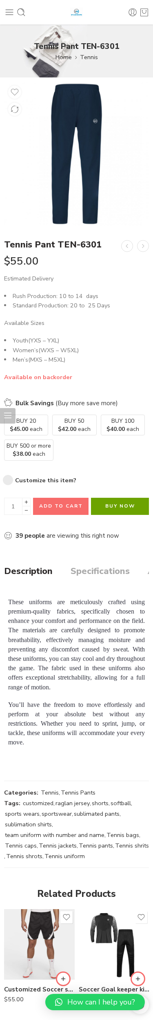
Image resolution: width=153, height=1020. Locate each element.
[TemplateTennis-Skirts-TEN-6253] (127, 246)
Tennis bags (122, 835)
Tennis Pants (78, 792)
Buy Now (120, 506)
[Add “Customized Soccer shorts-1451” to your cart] (63, 978)
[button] (95, 1002)
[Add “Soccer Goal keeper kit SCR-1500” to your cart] (138, 978)
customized (38, 803)
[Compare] (14, 109)
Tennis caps (21, 845)
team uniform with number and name (54, 835)
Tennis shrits (132, 845)
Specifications (100, 571)
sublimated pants (97, 814)
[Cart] (144, 12)
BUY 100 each (122, 425)
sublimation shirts (28, 824)
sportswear (57, 814)
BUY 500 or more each (29, 450)
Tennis (89, 57)
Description (28, 571)
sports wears (22, 814)
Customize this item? (45, 480)
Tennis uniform (64, 856)
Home (63, 57)
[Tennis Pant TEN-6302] (143, 246)
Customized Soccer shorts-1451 (39, 989)
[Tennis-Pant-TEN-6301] (76, 154)
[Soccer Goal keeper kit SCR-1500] (114, 944)
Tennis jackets (58, 845)
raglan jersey (72, 803)
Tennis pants (96, 845)
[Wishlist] (14, 92)
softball (121, 803)
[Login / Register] (132, 12)
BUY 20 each (26, 425)
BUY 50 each (74, 425)
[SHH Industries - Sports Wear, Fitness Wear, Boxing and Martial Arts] (76, 12)
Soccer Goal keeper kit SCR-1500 (114, 989)
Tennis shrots (24, 856)
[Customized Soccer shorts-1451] (39, 944)
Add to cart (61, 506)
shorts (100, 803)
